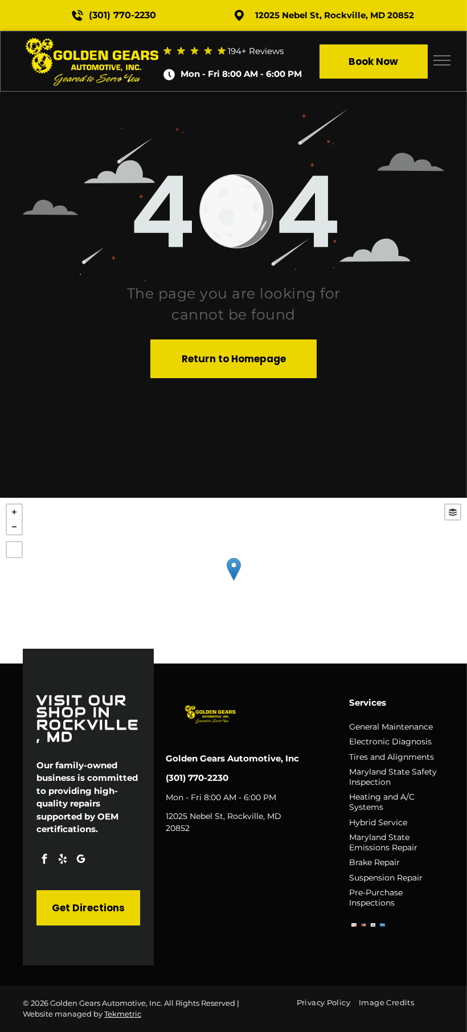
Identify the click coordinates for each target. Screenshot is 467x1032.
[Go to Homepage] (93, 41)
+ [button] (14, 512)
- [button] (14, 526)
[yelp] (63, 860)
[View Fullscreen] (14, 549)
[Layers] (452, 512)
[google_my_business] (81, 860)
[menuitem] (328, 1003)
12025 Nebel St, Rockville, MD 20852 (334, 15)
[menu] (442, 60)
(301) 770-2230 (122, 15)
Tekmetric (122, 1013)
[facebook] (44, 860)
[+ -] (233, 581)
